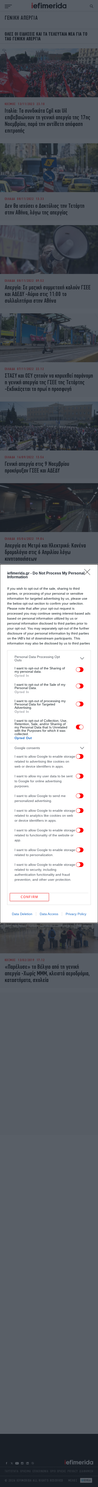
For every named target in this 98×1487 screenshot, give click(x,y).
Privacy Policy (76, 914)
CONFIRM (29, 897)
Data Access (49, 914)
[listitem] (49, 658)
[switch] (79, 669)
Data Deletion (22, 914)
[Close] (88, 573)
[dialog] (49, 743)
